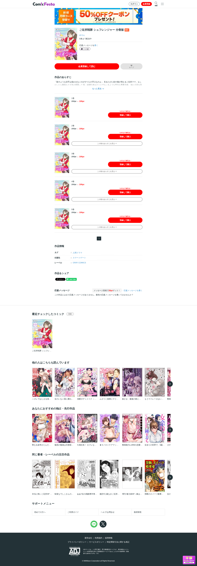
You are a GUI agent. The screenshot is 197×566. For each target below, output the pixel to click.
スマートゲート (79, 258)
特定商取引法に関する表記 (118, 542)
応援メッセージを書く (133, 290)
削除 (70, 314)
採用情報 (108, 538)
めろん (82, 35)
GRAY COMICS (79, 263)
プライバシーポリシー (77, 542)
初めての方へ (40, 512)
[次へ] (170, 384)
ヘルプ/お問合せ (107, 512)
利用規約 (98, 538)
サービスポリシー (96, 542)
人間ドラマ (77, 253)
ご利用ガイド (73, 512)
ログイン (134, 4)
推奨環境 (137, 512)
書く (96, 45)
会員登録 (146, 4)
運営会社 (88, 538)
